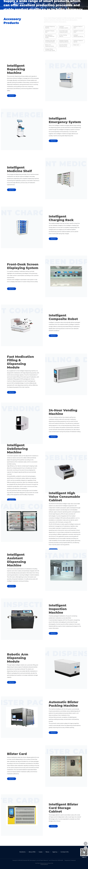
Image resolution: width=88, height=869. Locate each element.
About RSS (32, 852)
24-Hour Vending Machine (63, 36)
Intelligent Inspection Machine (78, 41)
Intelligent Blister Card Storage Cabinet (50, 50)
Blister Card (76, 44)
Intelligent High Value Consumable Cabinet (50, 41)
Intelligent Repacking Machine (50, 27)
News (47, 852)
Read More (11, 95)
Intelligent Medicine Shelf (77, 27)
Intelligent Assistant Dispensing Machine (63, 41)
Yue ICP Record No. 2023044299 (56, 860)
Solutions (22, 852)
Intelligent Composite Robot (78, 31)
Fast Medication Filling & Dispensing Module (49, 36)
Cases (40, 852)
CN (72, 3)
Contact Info (65, 852)
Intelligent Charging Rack (49, 31)
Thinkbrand (73, 860)
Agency (54, 852)
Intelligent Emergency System (63, 27)
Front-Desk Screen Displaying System (63, 31)
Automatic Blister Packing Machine (63, 45)
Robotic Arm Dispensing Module (49, 45)
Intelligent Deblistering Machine (78, 36)
